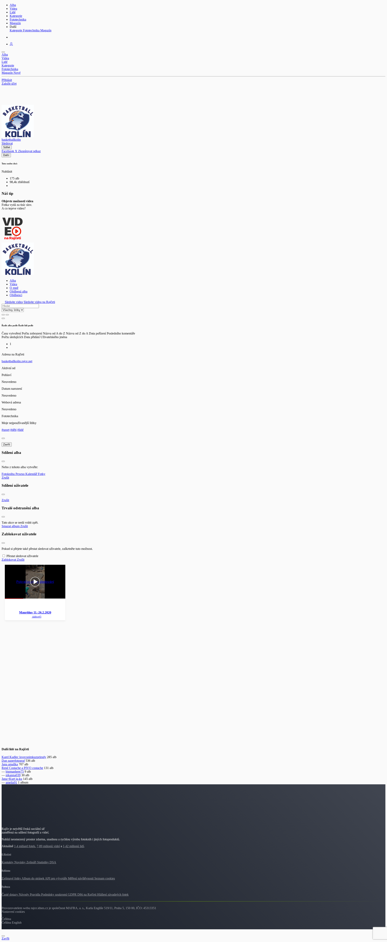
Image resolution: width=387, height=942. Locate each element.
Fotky (41, 474)
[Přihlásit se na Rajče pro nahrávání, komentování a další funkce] (11, 44)
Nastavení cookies (13, 911)
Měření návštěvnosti (81, 878)
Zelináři (31, 862)
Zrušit (5, 477)
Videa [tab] (13, 284)
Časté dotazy (10, 894)
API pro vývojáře (56, 878)
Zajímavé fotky (12, 878)
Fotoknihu (9, 474)
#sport (5, 429)
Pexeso (20, 474)
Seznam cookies (104, 878)
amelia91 (11, 782)
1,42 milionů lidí (73, 846)
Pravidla (35, 894)
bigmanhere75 (15, 771)
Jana (5, 764)
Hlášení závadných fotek (113, 894)
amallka (13, 764)
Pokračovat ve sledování (35, 582)
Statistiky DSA (46, 862)
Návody (24, 894)
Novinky (20, 862)
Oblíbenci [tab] (16, 295)
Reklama (6, 870)
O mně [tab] (14, 288)
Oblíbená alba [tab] (18, 291)
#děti (13, 429)
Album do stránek (33, 878)
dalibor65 (36, 616)
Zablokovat (9, 559)
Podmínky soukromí (54, 894)
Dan (5, 760)
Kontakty (8, 862)
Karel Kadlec (10, 757)
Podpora (6, 886)
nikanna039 (13, 775)
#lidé (20, 429)
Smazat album (11, 526)
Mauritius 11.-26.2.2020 (35, 612)
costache (37, 768)
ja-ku (19, 778)
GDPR (72, 894)
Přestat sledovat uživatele (22, 556)
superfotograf (16, 760)
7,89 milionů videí (48, 846)
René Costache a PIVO (17, 768)
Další (6, 155)
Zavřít (6, 444)
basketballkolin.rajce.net (17, 361)
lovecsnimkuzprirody (32, 757)
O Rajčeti (6, 854)
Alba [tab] (13, 280)
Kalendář (31, 474)
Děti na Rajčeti (87, 894)
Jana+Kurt (9, 778)
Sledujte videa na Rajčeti (39, 302)
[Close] (3, 438)
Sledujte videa (14, 302)
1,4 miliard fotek (24, 846)
